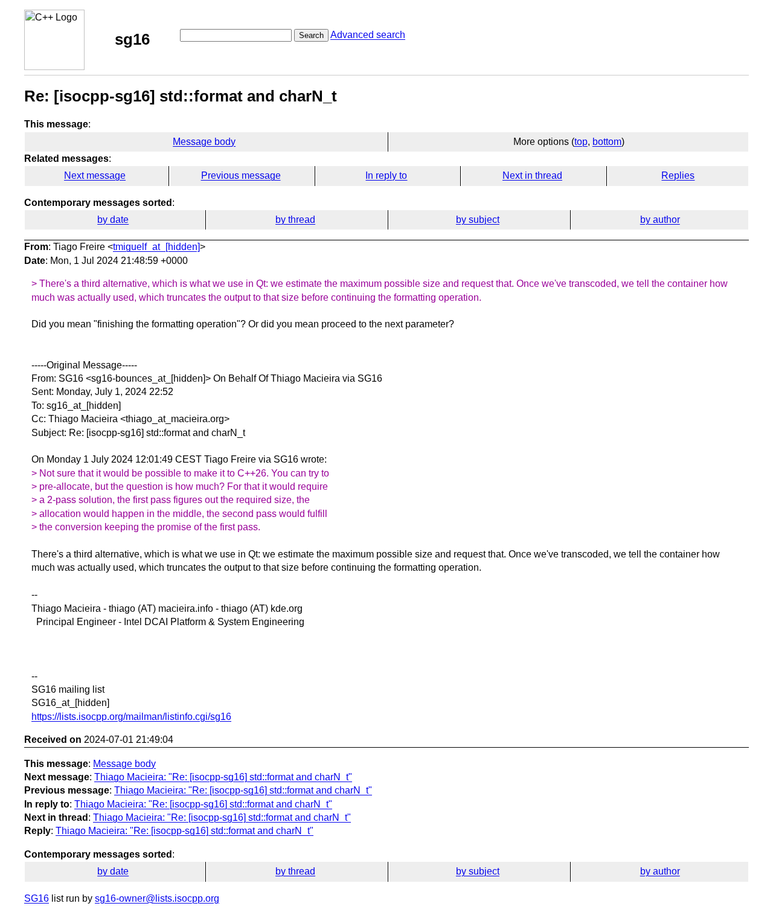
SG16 (36, 898)
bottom (606, 141)
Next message (95, 175)
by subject (477, 219)
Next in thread (532, 175)
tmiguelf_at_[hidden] (156, 247)
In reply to (386, 175)
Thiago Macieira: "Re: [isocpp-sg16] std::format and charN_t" (223, 777)
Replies (677, 175)
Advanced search (367, 35)
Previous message (241, 175)
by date (113, 219)
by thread (295, 219)
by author (660, 219)
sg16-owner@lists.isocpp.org (157, 898)
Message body (204, 141)
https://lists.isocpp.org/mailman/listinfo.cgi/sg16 (131, 716)
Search (311, 35)
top (581, 141)
